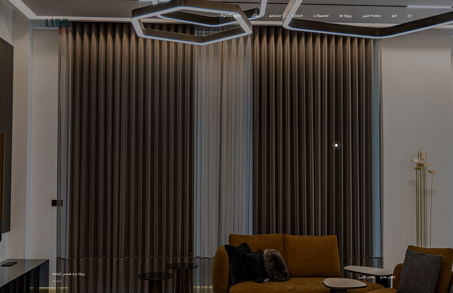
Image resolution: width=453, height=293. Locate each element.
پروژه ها (345, 16)
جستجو (275, 16)
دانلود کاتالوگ (230, 16)
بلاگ (255, 16)
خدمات (297, 16)
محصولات (321, 16)
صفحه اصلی (371, 16)
